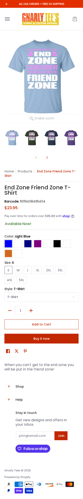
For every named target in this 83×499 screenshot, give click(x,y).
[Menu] (7, 19)
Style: (14, 289)
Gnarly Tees (12, 470)
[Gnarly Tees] (40, 19)
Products (25, 171)
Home (9, 171)
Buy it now (41, 338)
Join (61, 436)
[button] (75, 19)
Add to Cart (41, 324)
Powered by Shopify (17, 477)
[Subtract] (9, 310)
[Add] (31, 310)
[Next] (47, 157)
